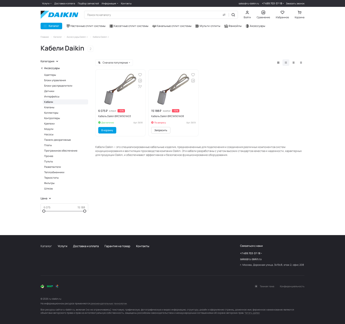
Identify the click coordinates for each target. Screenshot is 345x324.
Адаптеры (50, 74)
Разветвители (52, 166)
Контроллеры (52, 118)
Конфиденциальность (292, 286)
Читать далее (252, 312)
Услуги (62, 246)
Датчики (49, 91)
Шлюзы (48, 188)
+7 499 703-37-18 (272, 3)
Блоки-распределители (58, 85)
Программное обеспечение (60, 150)
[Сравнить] (140, 80)
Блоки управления (55, 80)
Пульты (48, 161)
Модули (48, 129)
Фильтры (49, 183)
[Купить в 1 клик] (140, 86)
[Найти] (233, 15)
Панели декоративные (57, 139)
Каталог (46, 246)
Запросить (160, 130)
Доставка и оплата (86, 246)
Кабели (48, 102)
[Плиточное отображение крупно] (278, 62)
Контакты (142, 246)
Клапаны (49, 107)
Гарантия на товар (117, 246)
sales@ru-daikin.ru (249, 3)
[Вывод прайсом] (301, 62)
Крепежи (49, 123)
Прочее (48, 156)
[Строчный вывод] (293, 62)
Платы (48, 145)
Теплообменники (54, 172)
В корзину (107, 130)
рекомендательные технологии (109, 303)
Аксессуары (52, 68)
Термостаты (51, 177)
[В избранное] (140, 75)
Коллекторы (51, 112)
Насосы (48, 134)
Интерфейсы (51, 96)
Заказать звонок (295, 3)
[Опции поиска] (224, 15)
